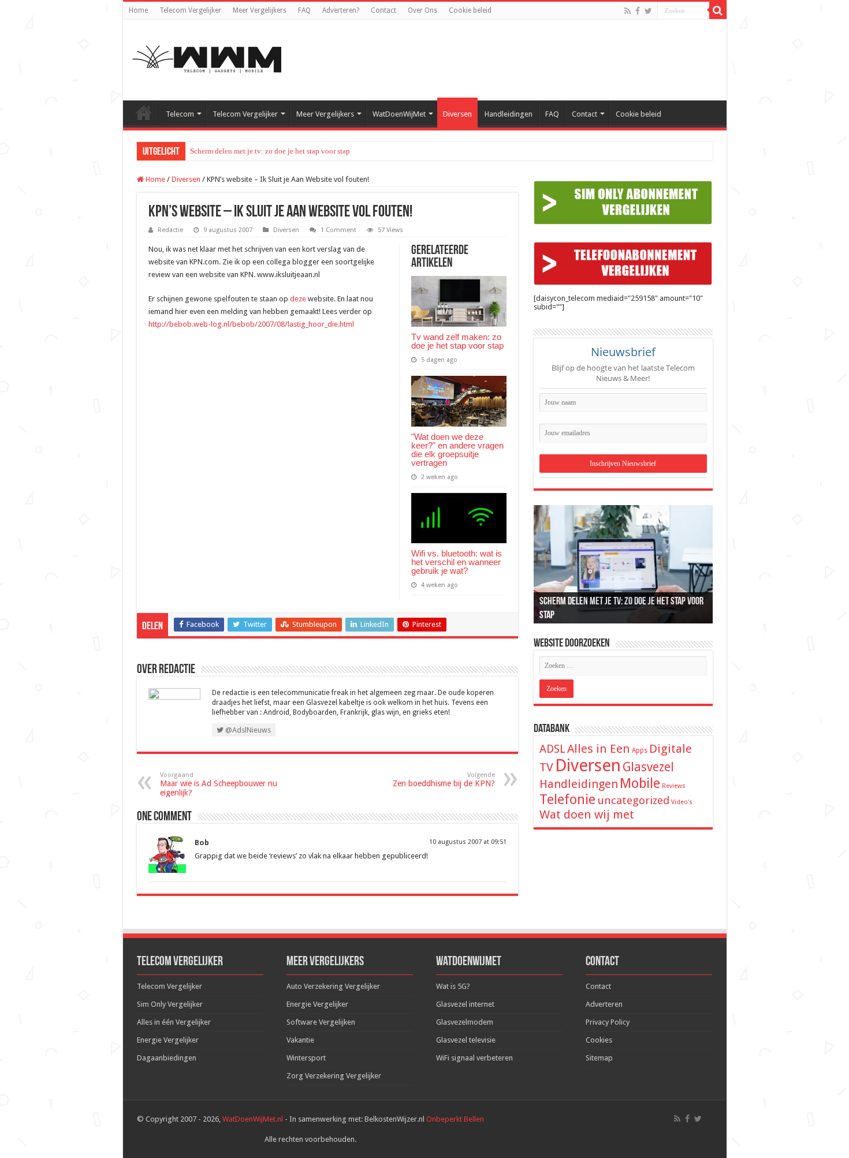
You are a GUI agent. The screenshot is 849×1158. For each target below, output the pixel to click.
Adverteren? (340, 10)
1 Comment (338, 230)
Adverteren (604, 1004)
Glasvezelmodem (464, 1022)
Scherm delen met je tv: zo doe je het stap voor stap (270, 151)
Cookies (599, 1040)
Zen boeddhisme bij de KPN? (444, 779)
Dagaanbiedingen (166, 1058)
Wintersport (306, 1058)
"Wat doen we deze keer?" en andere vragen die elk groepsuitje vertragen (457, 450)
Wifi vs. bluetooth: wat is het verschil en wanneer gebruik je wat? (456, 562)
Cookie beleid (470, 10)
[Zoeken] (718, 10)
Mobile (640, 783)
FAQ (304, 10)
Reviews (674, 786)
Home (138, 10)
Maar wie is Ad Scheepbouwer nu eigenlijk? (218, 784)
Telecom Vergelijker (190, 10)
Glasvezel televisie (466, 1040)
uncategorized (633, 800)
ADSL (552, 749)
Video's (681, 802)
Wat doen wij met (586, 814)
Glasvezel (648, 767)
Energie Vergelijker (168, 1040)
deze (298, 298)
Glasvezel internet (465, 1004)
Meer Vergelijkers (259, 10)
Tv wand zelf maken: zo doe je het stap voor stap (457, 341)
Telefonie (567, 799)
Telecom (180, 114)
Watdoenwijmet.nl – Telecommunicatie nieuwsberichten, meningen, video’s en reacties (144, 112)
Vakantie (300, 1040)
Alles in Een (598, 749)
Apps (639, 750)
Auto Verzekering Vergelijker (333, 986)
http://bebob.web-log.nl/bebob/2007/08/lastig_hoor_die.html (251, 324)
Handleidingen (509, 114)
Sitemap (599, 1058)
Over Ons (422, 10)
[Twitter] (648, 11)
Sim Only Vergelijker (170, 1004)
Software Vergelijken (320, 1022)
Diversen (457, 114)
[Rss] (627, 11)
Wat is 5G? (453, 986)
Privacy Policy (608, 1022)
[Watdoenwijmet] (207, 58)
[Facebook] (637, 11)
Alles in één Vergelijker (174, 1022)
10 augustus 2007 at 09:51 (468, 842)
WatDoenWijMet (399, 114)
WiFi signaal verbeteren (474, 1058)
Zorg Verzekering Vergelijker (333, 1075)
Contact (383, 10)
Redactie (170, 230)
